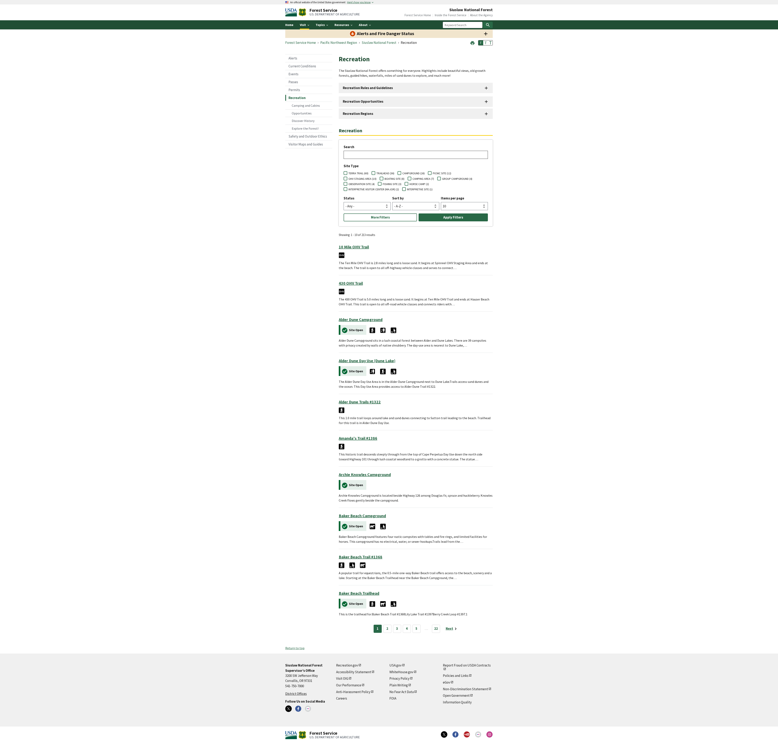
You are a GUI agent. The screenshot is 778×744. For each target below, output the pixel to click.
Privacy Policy (399, 678)
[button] (472, 42)
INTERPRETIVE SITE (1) (420, 189)
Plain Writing (398, 685)
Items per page (452, 198)
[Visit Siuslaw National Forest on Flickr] (308, 708)
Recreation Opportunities (363, 101)
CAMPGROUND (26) (413, 173)
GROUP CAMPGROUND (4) (457, 179)
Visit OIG (342, 678)
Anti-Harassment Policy (353, 692)
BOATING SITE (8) (394, 179)
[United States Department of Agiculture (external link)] (292, 12)
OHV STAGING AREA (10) (362, 179)
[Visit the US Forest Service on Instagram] (489, 734)
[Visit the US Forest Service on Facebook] (455, 734)
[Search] (488, 25)
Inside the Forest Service (450, 15)
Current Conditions (302, 66)
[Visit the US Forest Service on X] (444, 734)
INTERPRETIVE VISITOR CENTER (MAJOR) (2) (373, 189)
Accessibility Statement (353, 672)
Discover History (303, 121)
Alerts (293, 58)
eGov (446, 682)
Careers (341, 698)
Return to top (295, 648)
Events (293, 74)
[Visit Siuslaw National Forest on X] (288, 708)
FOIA (392, 698)
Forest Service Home (417, 15)
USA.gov (395, 665)
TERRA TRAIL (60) (358, 173)
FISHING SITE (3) (392, 184)
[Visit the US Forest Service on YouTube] (467, 734)
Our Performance (348, 685)
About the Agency (481, 15)
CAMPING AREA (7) (423, 179)
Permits (294, 90)
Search (349, 147)
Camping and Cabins (306, 105)
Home (289, 25)
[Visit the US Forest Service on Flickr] (478, 734)
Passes (293, 82)
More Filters (380, 217)
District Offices (296, 693)
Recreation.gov (347, 665)
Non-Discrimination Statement (465, 689)
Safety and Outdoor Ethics (308, 136)
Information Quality (457, 702)
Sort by (398, 198)
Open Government (456, 695)
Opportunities (302, 113)
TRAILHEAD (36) (385, 173)
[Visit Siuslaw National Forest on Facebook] (298, 708)
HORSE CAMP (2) (419, 184)
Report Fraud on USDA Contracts (467, 665)
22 (436, 628)
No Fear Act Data (401, 692)
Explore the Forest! (305, 128)
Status (349, 198)
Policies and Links (455, 675)
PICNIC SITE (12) (442, 173)
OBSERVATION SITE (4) (361, 184)
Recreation (297, 98)
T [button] (481, 43)
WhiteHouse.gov (401, 672)
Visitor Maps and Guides (306, 144)
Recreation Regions (358, 113)
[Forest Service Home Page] (302, 12)
